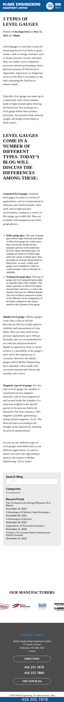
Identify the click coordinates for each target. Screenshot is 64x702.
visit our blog (32, 681)
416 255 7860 (34, 673)
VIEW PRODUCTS (32, 573)
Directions (32, 659)
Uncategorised (21, 31)
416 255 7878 (34, 699)
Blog (53, 695)
